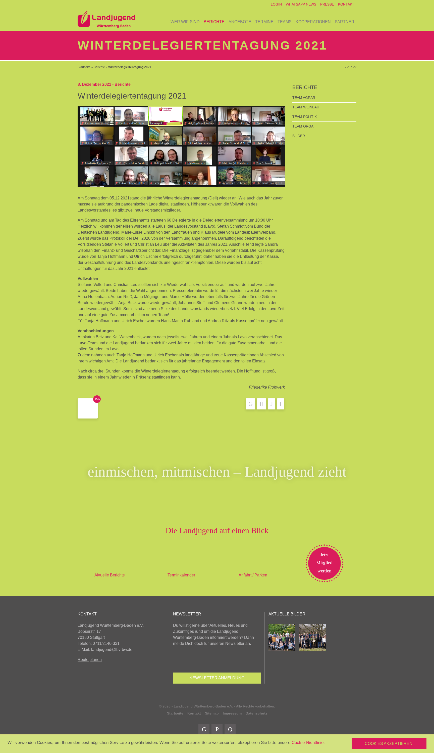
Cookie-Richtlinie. (308, 742)
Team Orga (302, 126)
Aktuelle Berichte (109, 575)
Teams (285, 22)
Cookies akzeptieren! (389, 743)
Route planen (90, 659)
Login (276, 4)
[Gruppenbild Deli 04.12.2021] (181, 146)
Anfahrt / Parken (253, 575)
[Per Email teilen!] (280, 403)
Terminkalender (181, 575)
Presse (327, 4)
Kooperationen (313, 22)
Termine (264, 22)
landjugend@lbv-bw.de (111, 649)
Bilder (298, 136)
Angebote (240, 22)
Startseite (84, 67)
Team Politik (304, 117)
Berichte (214, 22)
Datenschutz (256, 713)
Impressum (232, 713)
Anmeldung (216, 678)
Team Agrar (303, 98)
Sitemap (212, 713)
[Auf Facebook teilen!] (250, 403)
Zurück (351, 67)
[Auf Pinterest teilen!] (271, 403)
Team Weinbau (305, 107)
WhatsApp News (301, 4)
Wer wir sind (185, 22)
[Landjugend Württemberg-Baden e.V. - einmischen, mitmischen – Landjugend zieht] (106, 20)
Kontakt (346, 4)
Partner (344, 22)
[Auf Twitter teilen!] (261, 403)
